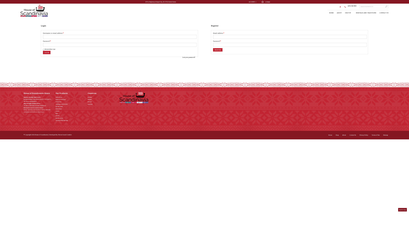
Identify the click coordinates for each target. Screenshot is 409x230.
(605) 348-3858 (352, 6)
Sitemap (385, 135)
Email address (218, 33)
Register (218, 50)
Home (330, 135)
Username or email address (53, 33)
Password (47, 41)
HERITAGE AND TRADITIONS (366, 13)
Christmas (58, 102)
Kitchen (58, 115)
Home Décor (59, 109)
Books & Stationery (61, 99)
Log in (47, 52)
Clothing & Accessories (62, 104)
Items (267, 2)
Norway (90, 97)
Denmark (90, 104)
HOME (331, 13)
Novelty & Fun (59, 118)
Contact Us (352, 135)
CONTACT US (384, 13)
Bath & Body (59, 97)
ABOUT (339, 13)
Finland (90, 102)
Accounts (252, 2)
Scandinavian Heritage (62, 120)
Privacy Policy (363, 135)
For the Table (59, 106)
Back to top (402, 210)
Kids (57, 113)
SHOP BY (348, 13)
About (344, 135)
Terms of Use (376, 135)
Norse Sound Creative (65, 135)
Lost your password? (188, 57)
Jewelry (57, 111)
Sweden (90, 99)
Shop (337, 135)
